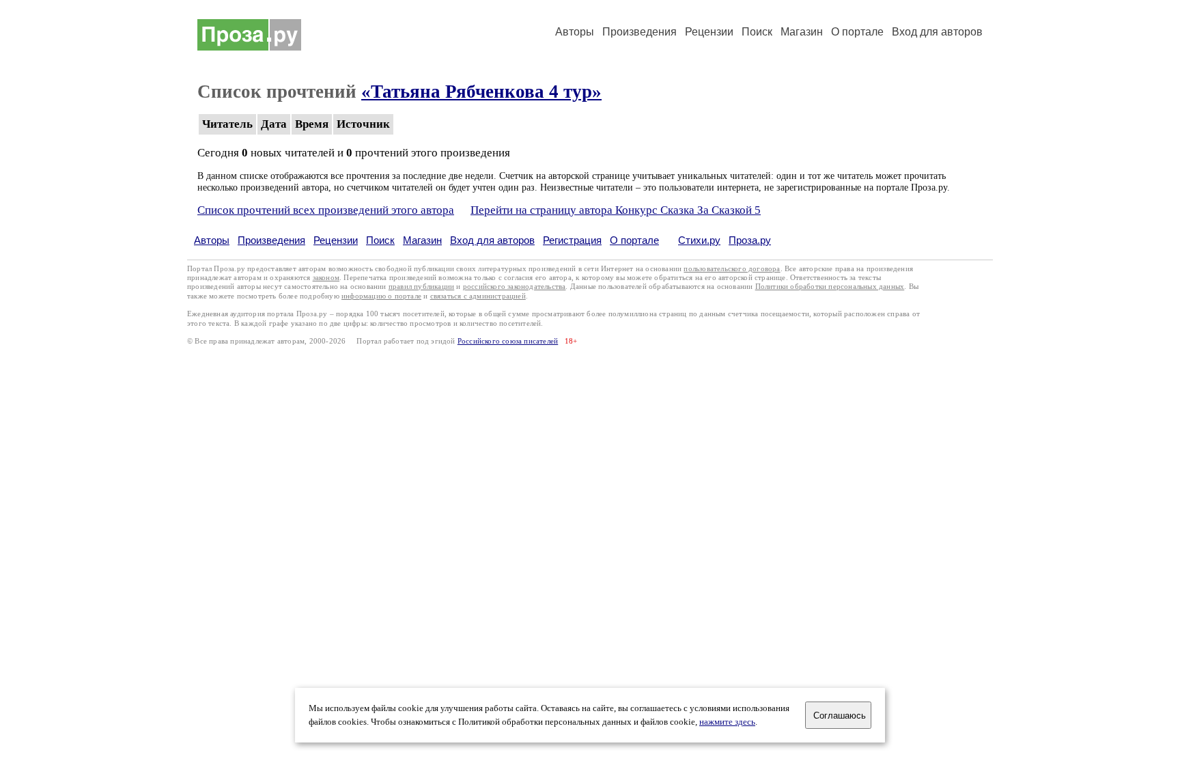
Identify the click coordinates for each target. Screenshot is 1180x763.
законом (326, 277)
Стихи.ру (699, 240)
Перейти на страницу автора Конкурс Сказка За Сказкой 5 (615, 210)
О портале (634, 240)
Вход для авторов (937, 32)
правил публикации (421, 286)
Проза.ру (750, 240)
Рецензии (709, 32)
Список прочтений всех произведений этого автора (325, 210)
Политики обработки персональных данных (830, 286)
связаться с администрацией (478, 296)
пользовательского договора (732, 269)
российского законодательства (514, 286)
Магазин (802, 32)
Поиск (757, 32)
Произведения (639, 32)
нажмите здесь (727, 722)
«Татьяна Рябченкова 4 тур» (481, 91)
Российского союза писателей (508, 341)
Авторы (574, 32)
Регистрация (572, 240)
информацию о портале (381, 296)
